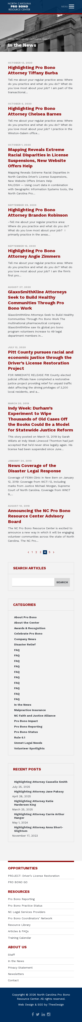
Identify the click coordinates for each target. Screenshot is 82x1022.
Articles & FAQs (18, 931)
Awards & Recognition (29, 628)
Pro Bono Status (26, 731)
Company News (25, 639)
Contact (13, 980)
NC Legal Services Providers (26, 912)
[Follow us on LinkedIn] (43, 1014)
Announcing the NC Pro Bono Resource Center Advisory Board (39, 516)
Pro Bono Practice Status (25, 905)
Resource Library (19, 924)
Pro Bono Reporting (28, 726)
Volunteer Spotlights (29, 748)
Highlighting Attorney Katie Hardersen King (33, 802)
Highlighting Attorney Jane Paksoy (39, 791)
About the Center (26, 622)
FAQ (17, 650)
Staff (11, 954)
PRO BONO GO (17, 882)
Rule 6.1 (19, 737)
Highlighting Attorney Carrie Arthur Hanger (39, 816)
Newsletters (16, 974)
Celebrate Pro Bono (28, 633)
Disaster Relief (25, 644)
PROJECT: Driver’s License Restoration (34, 875)
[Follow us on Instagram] (48, 1014)
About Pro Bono (25, 617)
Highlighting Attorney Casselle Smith (40, 781)
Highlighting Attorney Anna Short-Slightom (38, 829)
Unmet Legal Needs (28, 742)
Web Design (26, 1004)
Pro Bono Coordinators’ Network (30, 918)
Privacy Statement (20, 967)
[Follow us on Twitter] (38, 1014)
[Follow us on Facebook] (33, 1014)
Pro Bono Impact (26, 721)
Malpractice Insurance (30, 710)
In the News (22, 704)
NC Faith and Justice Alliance (35, 715)
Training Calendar (19, 937)
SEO (40, 1004)
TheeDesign (56, 1004)
